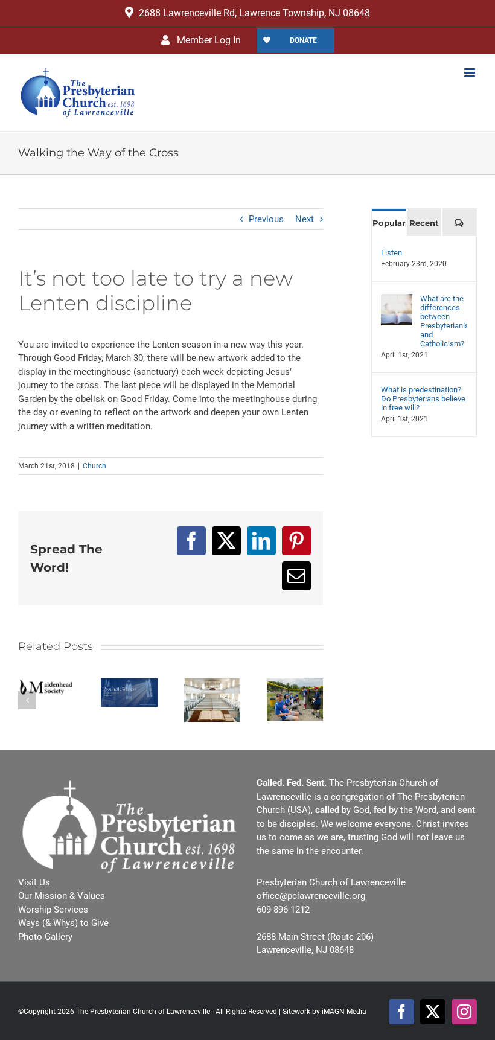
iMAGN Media (344, 1011)
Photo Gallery (45, 936)
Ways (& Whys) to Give (63, 922)
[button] (27, 700)
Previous (266, 219)
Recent (424, 223)
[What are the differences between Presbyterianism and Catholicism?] (396, 300)
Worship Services (53, 909)
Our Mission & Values (61, 895)
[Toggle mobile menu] (470, 72)
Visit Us (34, 882)
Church (94, 466)
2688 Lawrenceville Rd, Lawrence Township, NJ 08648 (254, 13)
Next (304, 219)
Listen (391, 252)
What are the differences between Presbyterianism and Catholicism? (443, 321)
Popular (389, 223)
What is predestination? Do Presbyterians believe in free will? (423, 398)
